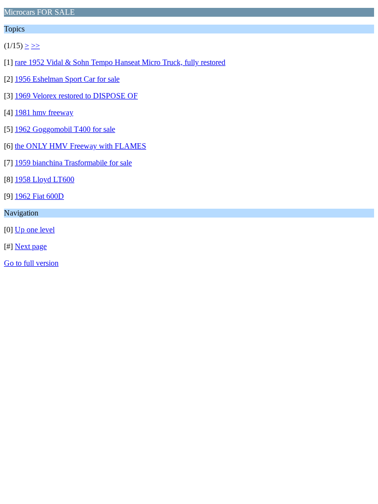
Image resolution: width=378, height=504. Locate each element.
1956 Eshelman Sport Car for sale (67, 79)
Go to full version (31, 263)
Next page (31, 246)
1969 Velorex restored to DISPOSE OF (76, 96)
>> (35, 45)
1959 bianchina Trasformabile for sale (73, 162)
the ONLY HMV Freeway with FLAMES (80, 146)
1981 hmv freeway (44, 112)
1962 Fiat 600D (39, 196)
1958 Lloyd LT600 (44, 179)
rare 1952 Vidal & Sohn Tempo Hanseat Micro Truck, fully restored (120, 62)
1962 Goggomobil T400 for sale (65, 129)
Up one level (35, 229)
